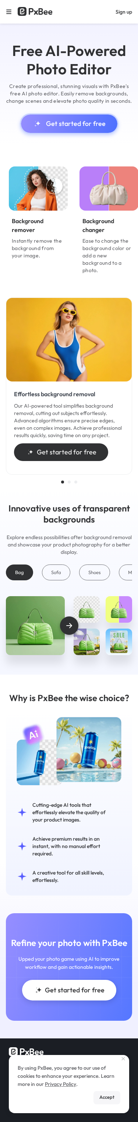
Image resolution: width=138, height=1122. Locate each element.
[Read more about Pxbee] (35, 12)
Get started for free (76, 123)
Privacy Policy (60, 1084)
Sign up (124, 11)
